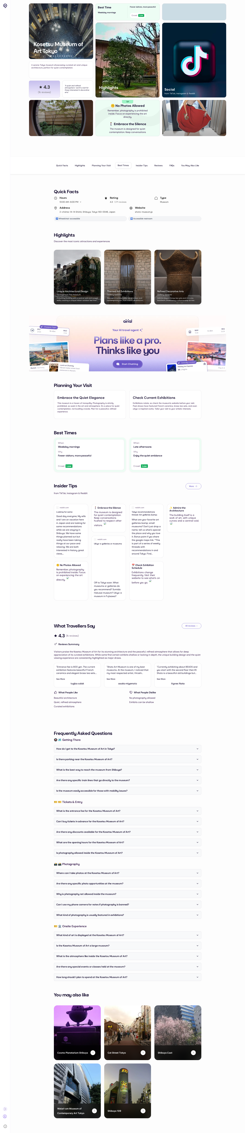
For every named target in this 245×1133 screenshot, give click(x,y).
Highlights (80, 165)
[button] (51, 56)
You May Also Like (190, 165)
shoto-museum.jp (144, 211)
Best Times (123, 165)
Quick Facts (62, 165)
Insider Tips (142, 165)
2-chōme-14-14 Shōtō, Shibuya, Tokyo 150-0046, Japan (87, 211)
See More (60, 679)
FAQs (171, 165)
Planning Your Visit (101, 165)
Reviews (158, 165)
